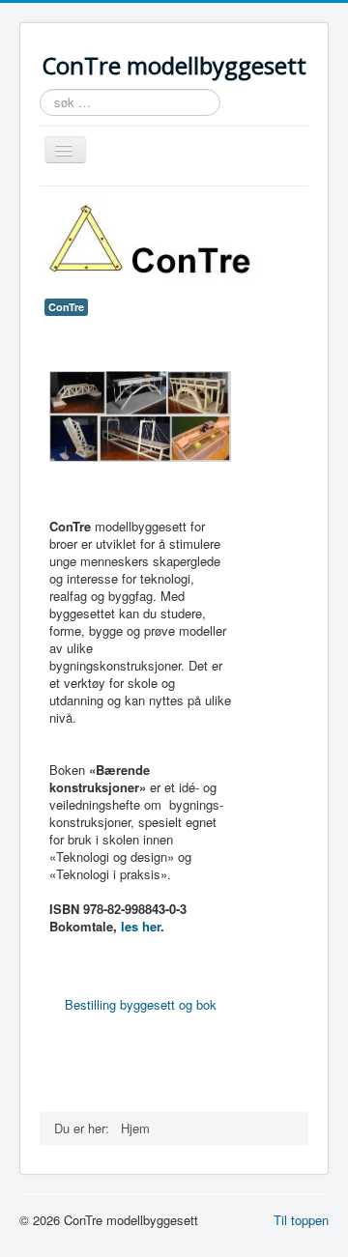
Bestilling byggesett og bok (141, 1004)
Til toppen (301, 1220)
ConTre (66, 307)
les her (138, 926)
